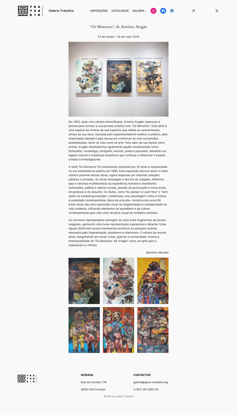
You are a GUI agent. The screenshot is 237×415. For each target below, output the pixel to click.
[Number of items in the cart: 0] (216, 10)
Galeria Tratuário (61, 11)
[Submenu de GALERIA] (146, 11)
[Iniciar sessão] (193, 10)
